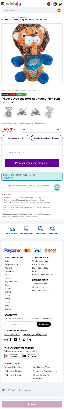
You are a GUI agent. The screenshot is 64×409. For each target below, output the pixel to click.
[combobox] (32, 10)
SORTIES (7, 288)
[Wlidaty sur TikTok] (24, 339)
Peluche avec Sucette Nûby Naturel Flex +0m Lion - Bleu (24, 19)
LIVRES (7, 278)
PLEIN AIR (7, 298)
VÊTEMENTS (9, 271)
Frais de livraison (19, 123)
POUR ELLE (8, 268)
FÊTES (7, 302)
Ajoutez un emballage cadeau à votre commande (28, 186)
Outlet (7, 261)
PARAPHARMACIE (11, 264)
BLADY (7, 305)
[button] (60, 4)
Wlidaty (11, 390)
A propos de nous (39, 283)
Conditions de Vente (42, 367)
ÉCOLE (7, 295)
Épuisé (32, 404)
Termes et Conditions (13, 367)
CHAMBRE (8, 292)
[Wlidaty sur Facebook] (10, 339)
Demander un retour (41, 290)
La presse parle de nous (42, 274)
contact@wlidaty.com (35, 334)
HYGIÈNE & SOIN (10, 281)
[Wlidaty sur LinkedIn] (29, 339)
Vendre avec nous (40, 261)
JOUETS (7, 274)
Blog (34, 271)
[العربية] (49, 4)
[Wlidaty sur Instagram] (6, 339)
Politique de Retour (12, 375)
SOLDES (7, 309)
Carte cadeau (38, 264)
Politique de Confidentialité (45, 371)
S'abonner (43, 324)
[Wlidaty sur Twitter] (19, 339)
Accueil (4, 17)
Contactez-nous (39, 287)
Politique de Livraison (13, 371)
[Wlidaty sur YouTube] (15, 339)
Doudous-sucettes (17, 17)
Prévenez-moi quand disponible (32, 163)
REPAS (7, 285)
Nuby (3, 90)
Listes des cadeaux (40, 268)
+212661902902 (12, 334)
